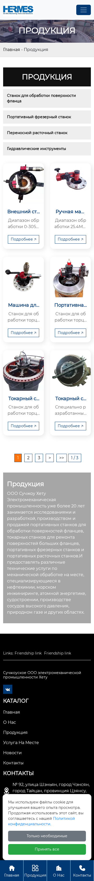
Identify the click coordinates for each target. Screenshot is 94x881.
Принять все (47, 849)
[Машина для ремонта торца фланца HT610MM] (23, 277)
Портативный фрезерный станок (39, 117)
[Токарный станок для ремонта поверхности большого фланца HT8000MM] (70, 370)
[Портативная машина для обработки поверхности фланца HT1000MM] (70, 277)
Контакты (82, 871)
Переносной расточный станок (37, 132)
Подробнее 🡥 (23, 239)
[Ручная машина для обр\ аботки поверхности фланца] (70, 183)
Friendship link (28, 653)
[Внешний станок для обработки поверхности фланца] (23, 183)
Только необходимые (47, 836)
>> (61, 457)
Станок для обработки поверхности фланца (42, 98)
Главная (11, 49)
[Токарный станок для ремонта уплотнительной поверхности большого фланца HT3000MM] (23, 370)
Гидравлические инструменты (36, 148)
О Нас (58, 871)
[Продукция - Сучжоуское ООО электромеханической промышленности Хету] (18, 10)
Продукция (35, 871)
